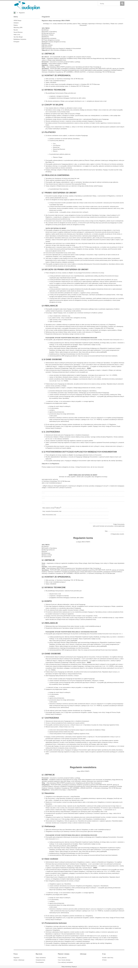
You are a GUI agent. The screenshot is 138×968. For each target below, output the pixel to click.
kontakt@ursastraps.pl (99, 819)
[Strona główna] (27, 5)
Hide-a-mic (17, 34)
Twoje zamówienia (41, 957)
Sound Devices (18, 32)
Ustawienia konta (40, 960)
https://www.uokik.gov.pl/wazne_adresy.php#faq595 (63, 346)
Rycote (16, 30)
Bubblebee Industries (20, 39)
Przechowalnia (40, 962)
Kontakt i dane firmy (107, 957)
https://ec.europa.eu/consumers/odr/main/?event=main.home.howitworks (98, 356)
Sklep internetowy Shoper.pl (69, 966)
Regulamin (16, 957)
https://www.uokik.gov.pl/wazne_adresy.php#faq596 (93, 352)
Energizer (16, 41)
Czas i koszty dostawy (64, 960)
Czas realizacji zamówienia (65, 962)
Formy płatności (62, 957)
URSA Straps (17, 20)
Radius (16, 25)
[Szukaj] (122, 3)
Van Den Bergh (18, 37)
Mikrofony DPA (18, 27)
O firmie (104, 960)
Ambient (16, 23)
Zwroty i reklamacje (19, 960)
